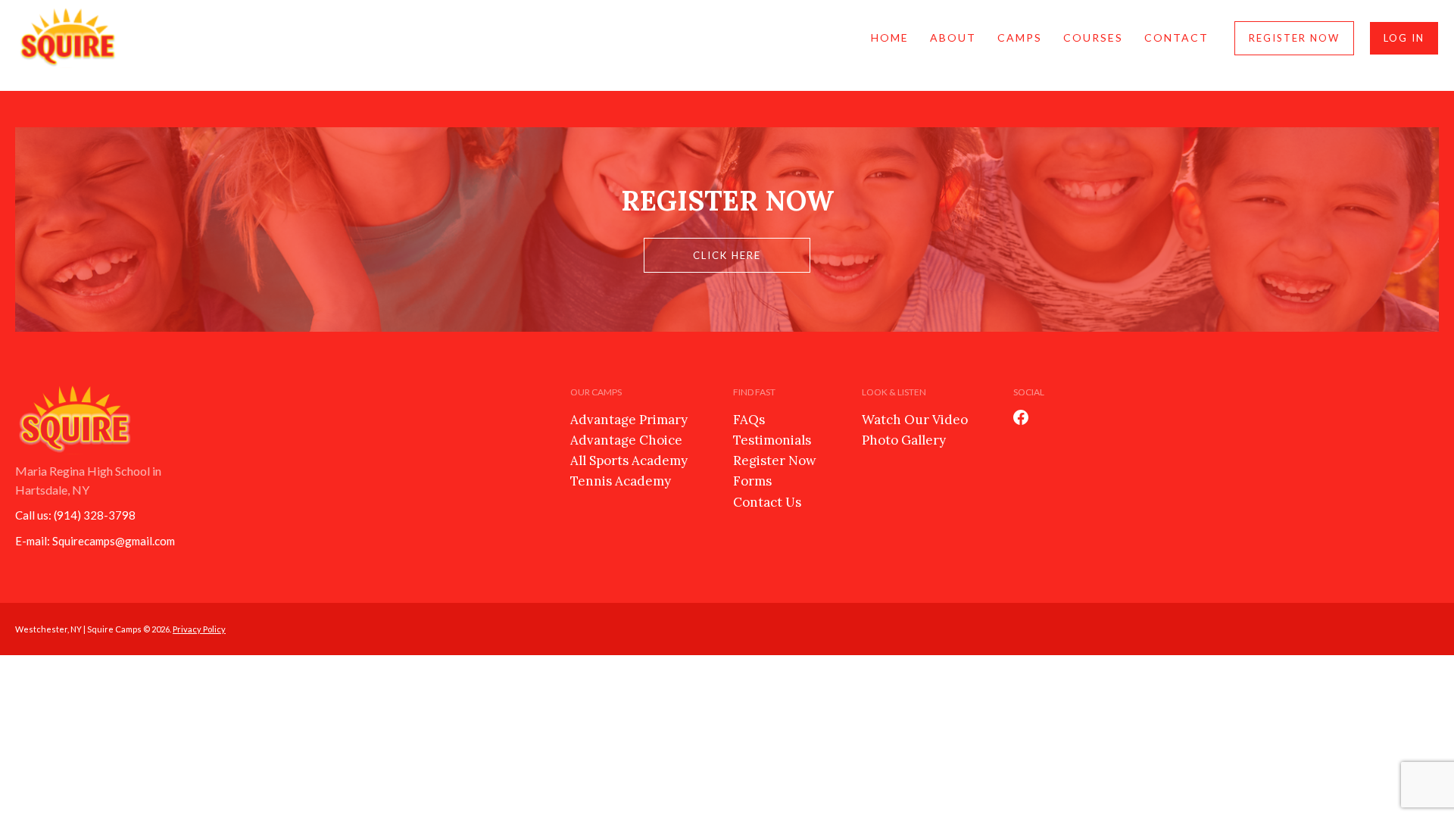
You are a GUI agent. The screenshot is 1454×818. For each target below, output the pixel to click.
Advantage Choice (626, 440)
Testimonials (772, 440)
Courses (1093, 37)
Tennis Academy (620, 481)
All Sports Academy (629, 460)
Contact (1176, 37)
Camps (1019, 37)
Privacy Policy (199, 629)
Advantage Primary (629, 419)
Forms (752, 481)
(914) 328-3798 (95, 515)
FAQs (749, 419)
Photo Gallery (904, 440)
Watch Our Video (915, 419)
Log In (1404, 38)
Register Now (1294, 38)
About (953, 37)
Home (890, 37)
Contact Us (767, 502)
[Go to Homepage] (68, 38)
